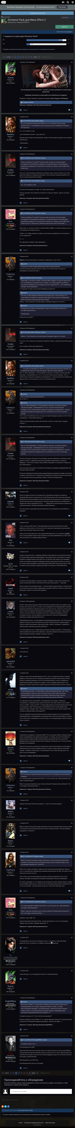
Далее (35, 57)
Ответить (64, 27)
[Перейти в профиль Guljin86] (10, 495)
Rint (10, 540)
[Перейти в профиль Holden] (10, 161)
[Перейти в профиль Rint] (10, 530)
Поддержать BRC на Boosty (37, 13)
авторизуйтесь (58, 1083)
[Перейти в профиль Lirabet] (10, 605)
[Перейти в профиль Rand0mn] (10, 124)
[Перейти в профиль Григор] (4, 21)
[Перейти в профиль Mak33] (10, 804)
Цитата (25, 110)
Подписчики (65, 17)
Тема (20, 1122)
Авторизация (6, 17)
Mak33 (10, 811)
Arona (10, 690)
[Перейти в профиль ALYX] (10, 557)
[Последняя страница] (39, 57)
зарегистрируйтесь (22, 49)
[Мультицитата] (21, 110)
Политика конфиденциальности (34, 1122)
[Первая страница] (4, 57)
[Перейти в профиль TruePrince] (10, 860)
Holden (10, 170)
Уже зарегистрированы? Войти (45, 7)
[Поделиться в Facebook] (8, 1106)
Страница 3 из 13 (46, 57)
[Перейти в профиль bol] (10, 945)
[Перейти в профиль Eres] (10, 214)
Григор (14, 22)
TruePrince (10, 870)
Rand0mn (10, 134)
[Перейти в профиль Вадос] (10, 831)
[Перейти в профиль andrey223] (10, 653)
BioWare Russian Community (21, 7)
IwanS (10, 588)
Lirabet (10, 612)
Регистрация (62, 7)
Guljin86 (10, 502)
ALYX (10, 564)
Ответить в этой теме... (20, 1091)
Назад (8, 57)
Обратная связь (50, 1122)
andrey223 (10, 661)
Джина (11, 748)
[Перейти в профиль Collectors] (10, 264)
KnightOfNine (10, 1001)
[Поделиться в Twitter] (5, 1106)
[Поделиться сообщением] (71, 62)
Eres (10, 221)
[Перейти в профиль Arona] (10, 680)
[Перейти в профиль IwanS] (10, 581)
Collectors (10, 274)
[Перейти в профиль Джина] (10, 738)
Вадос (10, 841)
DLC (28, 22)
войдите (12, 49)
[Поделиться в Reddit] (2, 1106)
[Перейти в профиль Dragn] (10, 1043)
